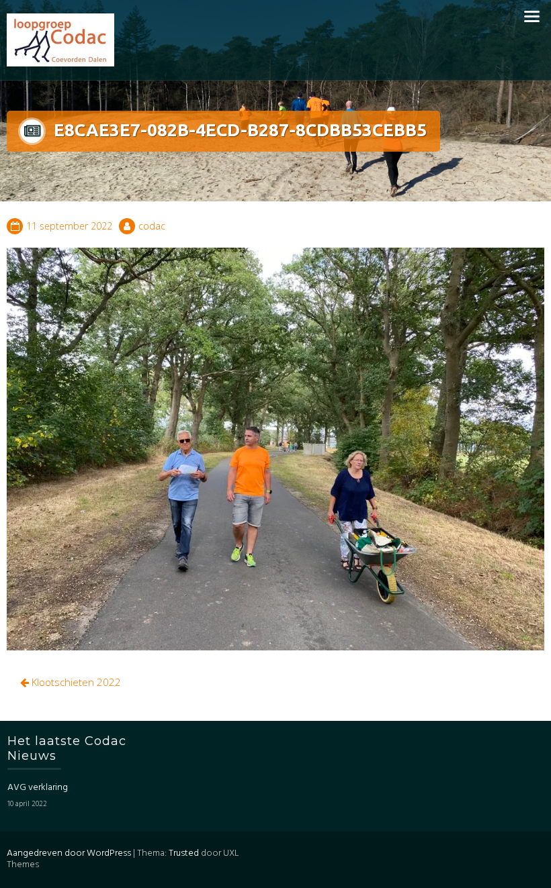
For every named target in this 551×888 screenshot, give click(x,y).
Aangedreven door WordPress (69, 853)
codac (151, 225)
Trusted (184, 853)
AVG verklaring (37, 787)
